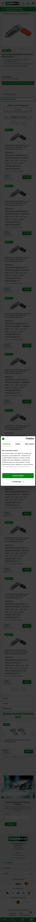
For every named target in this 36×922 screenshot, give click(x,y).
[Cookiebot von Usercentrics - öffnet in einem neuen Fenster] (26, 439)
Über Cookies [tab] (29, 444)
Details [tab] (18, 444)
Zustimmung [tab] (6, 444)
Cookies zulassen (18, 475)
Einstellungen (17, 481)
